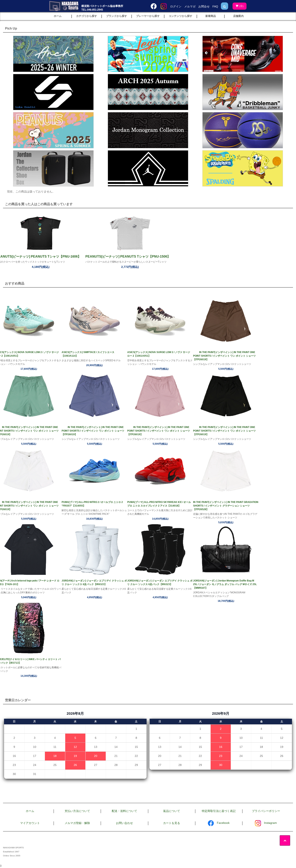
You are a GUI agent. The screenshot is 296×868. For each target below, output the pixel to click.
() (241, 6)
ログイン (175, 6)
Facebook (223, 822)
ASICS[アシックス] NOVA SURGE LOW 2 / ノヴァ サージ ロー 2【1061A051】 (158, 354)
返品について (171, 811)
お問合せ (204, 6)
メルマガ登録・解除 (77, 823)
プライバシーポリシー (266, 811)
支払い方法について (77, 811)
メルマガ (190, 6)
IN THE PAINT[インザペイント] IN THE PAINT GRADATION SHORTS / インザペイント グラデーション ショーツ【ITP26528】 (225, 506)
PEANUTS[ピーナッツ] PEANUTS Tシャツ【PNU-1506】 (127, 256)
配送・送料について (124, 811)
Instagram (270, 822)
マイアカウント (30, 823)
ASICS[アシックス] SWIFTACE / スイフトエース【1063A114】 (88, 354)
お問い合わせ (124, 823)
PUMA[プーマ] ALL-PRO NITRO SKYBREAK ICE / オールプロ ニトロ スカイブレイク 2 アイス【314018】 (159, 504)
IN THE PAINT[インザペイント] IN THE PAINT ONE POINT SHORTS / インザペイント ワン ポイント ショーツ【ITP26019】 (224, 356)
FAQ (215, 6)
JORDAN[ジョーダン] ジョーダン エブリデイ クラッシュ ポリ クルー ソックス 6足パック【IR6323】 (94, 582)
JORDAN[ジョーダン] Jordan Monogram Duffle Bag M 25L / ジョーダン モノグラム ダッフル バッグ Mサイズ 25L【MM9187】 (225, 584)
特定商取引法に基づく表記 (219, 811)
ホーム (30, 811)
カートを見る (171, 823)
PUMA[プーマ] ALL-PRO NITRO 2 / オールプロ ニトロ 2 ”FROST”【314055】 (92, 504)
